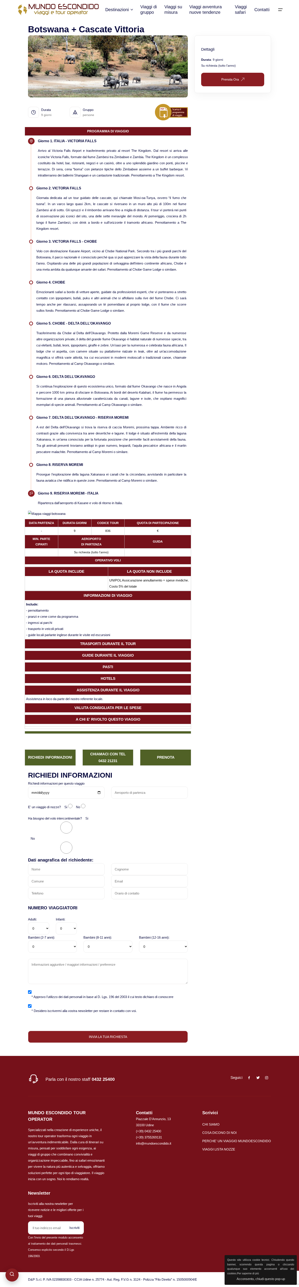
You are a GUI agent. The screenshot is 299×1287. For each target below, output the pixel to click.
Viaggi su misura (173, 9)
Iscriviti (74, 1228)
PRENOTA (165, 757)
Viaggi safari (241, 9)
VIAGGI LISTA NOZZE (218, 1149)
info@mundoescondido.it (153, 1143)
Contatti (261, 9)
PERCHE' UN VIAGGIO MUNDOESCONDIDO (236, 1141)
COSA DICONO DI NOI (219, 1133)
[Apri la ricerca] (12, 1275)
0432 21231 (107, 761)
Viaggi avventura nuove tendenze (205, 9)
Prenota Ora (230, 79)
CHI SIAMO (211, 1124)
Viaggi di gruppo (148, 9)
